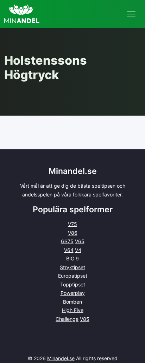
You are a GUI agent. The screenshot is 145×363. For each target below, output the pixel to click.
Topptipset (72, 284)
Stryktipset (72, 267)
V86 (72, 233)
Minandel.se (61, 358)
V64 (69, 250)
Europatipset (72, 276)
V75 (72, 224)
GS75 (67, 241)
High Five (72, 310)
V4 (78, 250)
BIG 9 (72, 258)
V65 (79, 241)
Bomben (72, 302)
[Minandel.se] (21, 14)
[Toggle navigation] (131, 14)
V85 (84, 319)
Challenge (67, 319)
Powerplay (73, 293)
